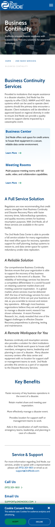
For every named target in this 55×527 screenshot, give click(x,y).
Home (8, 61)
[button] (48, 507)
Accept (15, 522)
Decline (39, 522)
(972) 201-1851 (26, 467)
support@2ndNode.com (27, 470)
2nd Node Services (25, 61)
